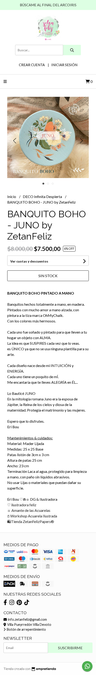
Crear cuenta (32, 65)
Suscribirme (70, 648)
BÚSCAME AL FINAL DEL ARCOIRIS (48, 5)
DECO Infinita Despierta (43, 196)
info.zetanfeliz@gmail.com (27, 619)
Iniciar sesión (64, 65)
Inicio (12, 196)
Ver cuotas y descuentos (29, 261)
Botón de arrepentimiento (26, 629)
